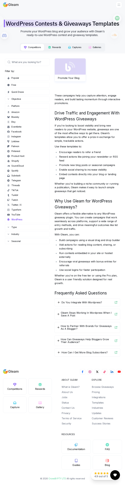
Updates (96, 413)
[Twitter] (97, 372)
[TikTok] (104, 372)
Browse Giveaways (103, 386)
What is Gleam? (71, 386)
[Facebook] (82, 372)
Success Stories (101, 423)
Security (66, 423)
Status (65, 402)
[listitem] (27, 78)
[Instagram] (90, 372)
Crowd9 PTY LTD (57, 478)
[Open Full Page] (116, 302)
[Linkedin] (112, 372)
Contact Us (68, 407)
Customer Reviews (102, 418)
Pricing (96, 392)
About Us (67, 392)
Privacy (66, 413)
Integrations (98, 397)
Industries (97, 407)
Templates (98, 402)
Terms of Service (72, 418)
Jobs (64, 397)
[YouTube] (119, 372)
